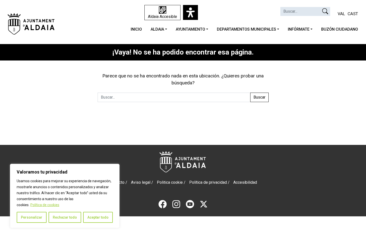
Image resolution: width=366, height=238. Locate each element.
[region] (65, 196)
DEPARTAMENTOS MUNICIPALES (246, 29)
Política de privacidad (208, 182)
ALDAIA (157, 29)
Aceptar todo (98, 217)
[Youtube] (190, 204)
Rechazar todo (65, 217)
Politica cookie (170, 182)
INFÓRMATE (298, 29)
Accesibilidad (245, 182)
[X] (203, 204)
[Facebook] (162, 204)
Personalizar (31, 217)
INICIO (136, 29)
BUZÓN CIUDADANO (339, 29)
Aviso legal (140, 182)
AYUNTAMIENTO (190, 29)
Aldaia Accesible (162, 16)
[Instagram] (176, 204)
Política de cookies (44, 205)
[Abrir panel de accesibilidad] (190, 12)
